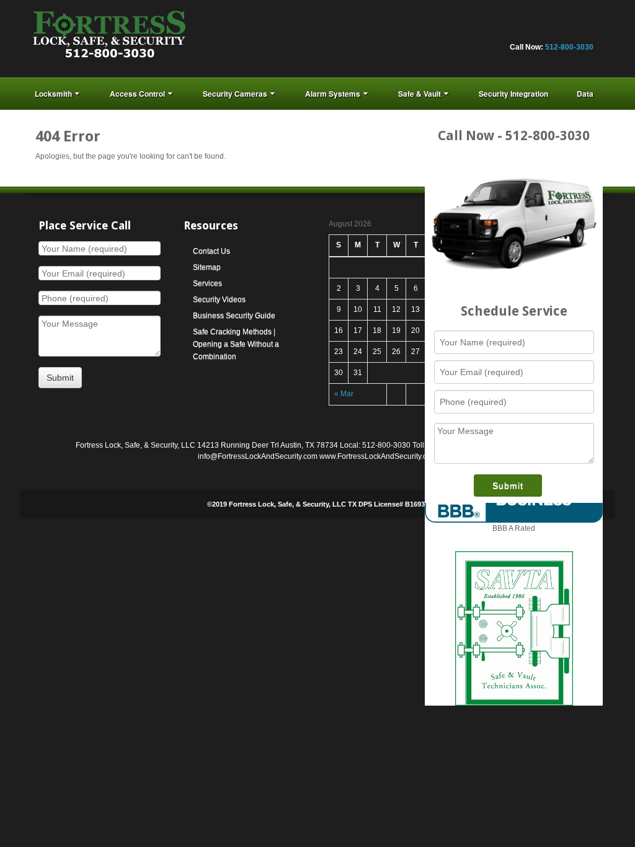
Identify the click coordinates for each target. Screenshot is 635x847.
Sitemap (207, 267)
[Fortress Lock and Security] (109, 37)
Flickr (483, 30)
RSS (584, 30)
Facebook (467, 30)
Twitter (533, 30)
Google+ (500, 30)
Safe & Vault (419, 93)
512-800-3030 (569, 47)
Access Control (137, 93)
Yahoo (550, 30)
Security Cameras (235, 93)
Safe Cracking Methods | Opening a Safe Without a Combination (236, 344)
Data (585, 93)
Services (207, 283)
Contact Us (211, 251)
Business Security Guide (234, 315)
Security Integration (513, 93)
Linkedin (517, 30)
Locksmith (53, 93)
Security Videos (219, 299)
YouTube (567, 30)
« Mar (343, 393)
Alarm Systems (332, 93)
